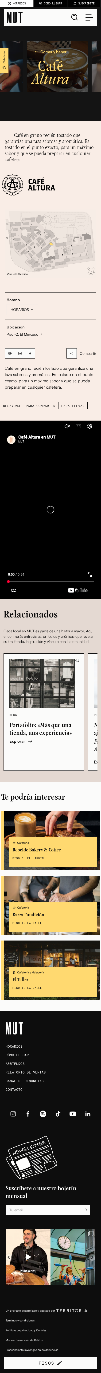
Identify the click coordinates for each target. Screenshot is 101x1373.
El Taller (20, 980)
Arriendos (15, 1064)
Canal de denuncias (25, 1081)
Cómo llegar (17, 1055)
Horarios (14, 1046)
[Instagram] (20, 353)
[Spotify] (42, 1114)
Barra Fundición (28, 915)
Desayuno (11, 406)
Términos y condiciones (20, 1320)
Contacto (14, 1089)
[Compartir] (71, 353)
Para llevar (73, 406)
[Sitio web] (10, 353)
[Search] (75, 17)
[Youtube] (73, 1114)
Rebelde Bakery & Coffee (36, 850)
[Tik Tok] (58, 1114)
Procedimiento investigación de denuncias (32, 1350)
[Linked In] (87, 1114)
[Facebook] (30, 353)
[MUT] (15, 17)
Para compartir (40, 406)
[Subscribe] (85, 1210)
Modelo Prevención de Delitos (24, 1340)
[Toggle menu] (89, 17)
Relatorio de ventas (26, 1072)
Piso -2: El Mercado (22, 334)
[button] (50, 243)
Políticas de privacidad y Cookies (26, 1330)
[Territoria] (71, 1311)
